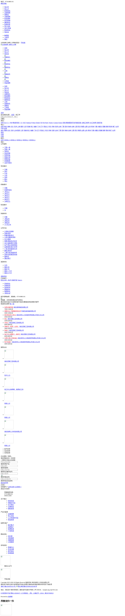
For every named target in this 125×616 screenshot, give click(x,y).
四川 (79, 126)
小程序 (6, 37)
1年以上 (7, 192)
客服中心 (11, 547)
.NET (24, 122)
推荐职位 (7, 291)
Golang (56, 122)
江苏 (25, 126)
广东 (38, 126)
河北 (49, 126)
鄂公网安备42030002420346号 (27, 586)
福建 (35, 126)
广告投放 (11, 531)
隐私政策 (11, 508)
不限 (2, 134)
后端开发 (99, 122)
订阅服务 (11, 542)
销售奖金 (7, 159)
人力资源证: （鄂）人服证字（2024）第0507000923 (37, 593)
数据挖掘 (16, 122)
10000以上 (32, 140)
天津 (15, 126)
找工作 (6, 7)
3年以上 (7, 195)
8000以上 (26, 140)
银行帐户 (11, 525)
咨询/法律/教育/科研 (10, 254)
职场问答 (7, 24)
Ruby (46, 122)
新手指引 (11, 551)
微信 (5, 39)
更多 (2, 132)
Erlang (60, 122)
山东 (89, 126)
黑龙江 (46, 126)
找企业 (6, 32)
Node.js (51, 122)
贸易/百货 (7, 233)
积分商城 (7, 20)
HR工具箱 (7, 28)
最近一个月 (8, 271)
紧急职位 (7, 289)
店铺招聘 (7, 12)
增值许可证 (11, 503)
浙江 (31, 126)
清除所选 (4, 276)
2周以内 (7, 221)
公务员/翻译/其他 (9, 237)
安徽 (28, 126)
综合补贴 (7, 153)
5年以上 (7, 197)
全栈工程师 (85, 122)
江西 (76, 126)
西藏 (103, 126)
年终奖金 (7, 155)
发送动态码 (4, 483)
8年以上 (7, 199)
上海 (18, 126)
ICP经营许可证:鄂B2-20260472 (10, 593)
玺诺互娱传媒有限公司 (28, 311)
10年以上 (7, 201)
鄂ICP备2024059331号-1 (8, 586)
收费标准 (11, 529)
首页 (5, 48)
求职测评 (11, 538)
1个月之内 (7, 224)
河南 (53, 126)
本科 (5, 177)
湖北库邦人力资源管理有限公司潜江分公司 (30, 315)
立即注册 (11, 487)
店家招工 (7, 57)
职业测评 (7, 18)
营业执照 (11, 519)
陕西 (82, 126)
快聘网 (10, 596)
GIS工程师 (92, 122)
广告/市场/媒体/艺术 (10, 249)
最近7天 (7, 269)
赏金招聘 (7, 83)
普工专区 (7, 26)
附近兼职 (7, 60)
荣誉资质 (11, 501)
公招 (5, 71)
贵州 (66, 126)
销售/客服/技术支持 (10, 241)
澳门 (113, 126)
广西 (62, 126)
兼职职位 (7, 22)
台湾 (117, 126)
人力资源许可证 (13, 518)
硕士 (5, 179)
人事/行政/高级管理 (10, 252)
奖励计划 (7, 157)
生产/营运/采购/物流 (10, 245)
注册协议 (11, 506)
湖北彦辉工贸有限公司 (15, 319)
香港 (110, 126)
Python (33, 122)
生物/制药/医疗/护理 (10, 247)
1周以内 (7, 219)
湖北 (5, 126)
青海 (92, 126)
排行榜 (10, 536)
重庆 (21, 126)
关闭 (2, 113)
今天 (5, 265)
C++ (8, 122)
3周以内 (7, 222)
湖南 (8, 126)
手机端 (23, 42)
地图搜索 (11, 540)
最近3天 (7, 267)
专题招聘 (7, 16)
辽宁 (41, 126)
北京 (12, 126)
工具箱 (6, 81)
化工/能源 (7, 239)
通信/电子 (7, 258)
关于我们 (11, 504)
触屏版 (6, 35)
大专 (5, 175)
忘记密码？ (18, 487)
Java (5, 122)
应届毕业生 (8, 190)
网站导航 (4, 3)
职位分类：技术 (6, 280)
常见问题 (11, 549)
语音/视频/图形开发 (69, 122)
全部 (2, 122)
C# (21, 122)
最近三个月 (8, 273)
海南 (69, 126)
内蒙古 (100, 126)
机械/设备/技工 (9, 235)
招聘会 (6, 14)
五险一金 (7, 149)
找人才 (6, 9)
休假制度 (7, 161)
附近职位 (7, 30)
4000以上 (13, 140)
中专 (5, 173)
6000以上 (19, 140)
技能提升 (7, 74)
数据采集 (78, 122)
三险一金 (7, 147)
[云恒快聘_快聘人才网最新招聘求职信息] (8, 44)
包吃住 (6, 151)
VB (41, 122)
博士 (5, 181)
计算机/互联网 (9, 231)
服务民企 (7, 67)
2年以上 (7, 193)
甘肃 (56, 126)
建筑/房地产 (8, 250)
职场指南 (11, 553)
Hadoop (28, 122)
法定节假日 (8, 163)
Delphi (38, 122)
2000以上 (7, 140)
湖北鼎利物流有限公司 (21, 307)
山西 (86, 126)
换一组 (12, 304)
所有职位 (7, 283)
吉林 (72, 126)
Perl (44, 122)
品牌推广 (11, 527)
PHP (11, 122)
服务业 (6, 256)
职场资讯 (7, 11)
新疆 (107, 126)
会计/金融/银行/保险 (10, 243)
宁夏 (95, 126)
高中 (5, 171)
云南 (59, 126)
